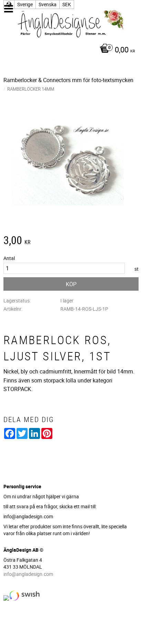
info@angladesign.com (28, 574)
